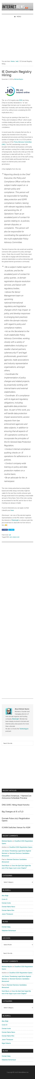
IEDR (20, 100)
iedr (10, 535)
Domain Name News (8, 907)
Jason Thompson (7, 914)
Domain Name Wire (8, 910)
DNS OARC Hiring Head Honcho (15, 805)
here (12, 510)
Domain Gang (6, 927)
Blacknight (15, 520)
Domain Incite (6, 903)
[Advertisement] (17, 37)
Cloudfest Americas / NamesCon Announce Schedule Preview (16, 797)
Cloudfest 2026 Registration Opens (20, 847)
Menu (19, 16)
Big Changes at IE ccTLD (12, 811)
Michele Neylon (7, 841)
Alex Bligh (5, 896)
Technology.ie (24, 729)
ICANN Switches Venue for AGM (16, 827)
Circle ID (4, 899)
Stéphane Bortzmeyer (9, 930)
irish (18, 537)
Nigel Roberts (6, 1043)
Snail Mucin (5, 865)
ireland (14, 537)
